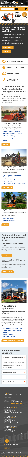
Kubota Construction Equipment (11, 131)
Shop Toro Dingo (7, 187)
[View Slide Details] (14, 17)
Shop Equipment (7, 47)
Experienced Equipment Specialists (12, 328)
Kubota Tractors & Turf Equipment (12, 133)
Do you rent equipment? (9, 377)
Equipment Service (7, 271)
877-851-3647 (19, 6)
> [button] (26, 17)
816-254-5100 (14, 407)
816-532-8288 (14, 417)
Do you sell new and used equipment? (13, 357)
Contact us (22, 364)
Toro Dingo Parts (7, 181)
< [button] (2, 17)
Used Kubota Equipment (9, 138)
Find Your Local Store (8, 55)
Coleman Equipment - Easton (12, 425)
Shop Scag (5, 224)
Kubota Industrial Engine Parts (11, 136)
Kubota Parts (6, 140)
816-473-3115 (14, 427)
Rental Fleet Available (9, 336)
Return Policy (7, 448)
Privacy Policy (7, 447)
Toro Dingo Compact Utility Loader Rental (14, 183)
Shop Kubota (6, 144)
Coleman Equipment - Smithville (13, 415)
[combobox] (7, 9)
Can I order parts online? (10, 372)
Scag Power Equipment (9, 218)
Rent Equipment (7, 255)
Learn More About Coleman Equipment (13, 340)
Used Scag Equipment (9, 220)
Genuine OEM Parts (8, 334)
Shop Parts (6, 51)
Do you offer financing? (9, 382)
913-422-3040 (14, 396)
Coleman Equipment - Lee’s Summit (13, 403)
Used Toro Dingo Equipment (10, 179)
